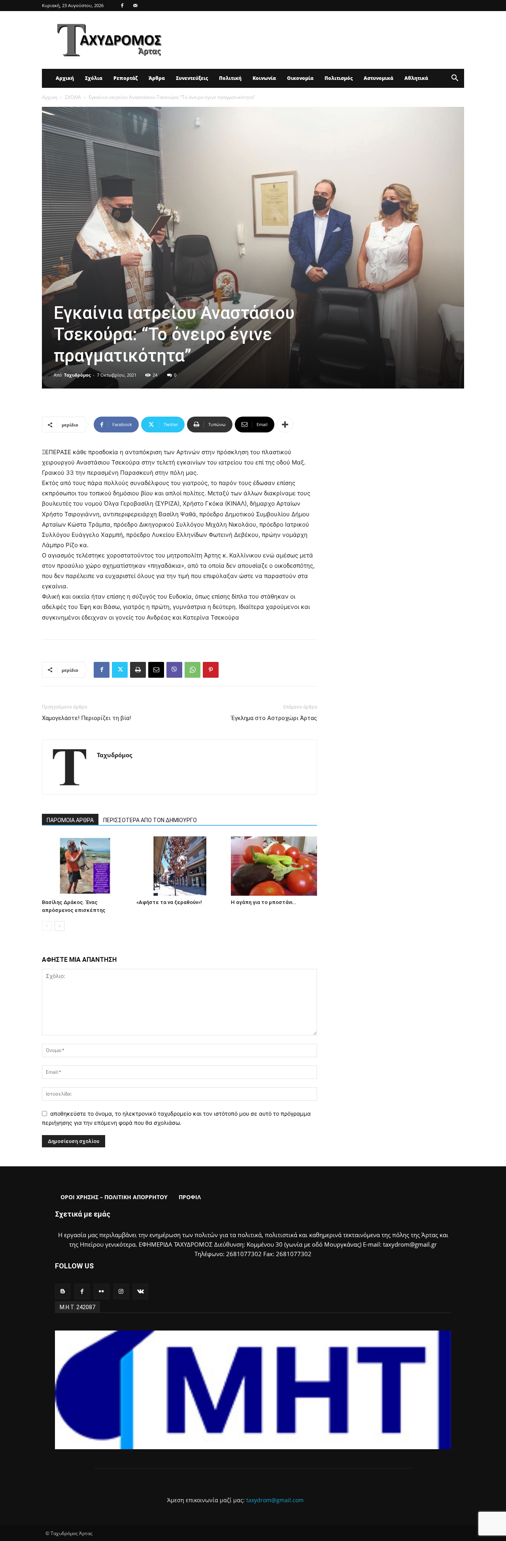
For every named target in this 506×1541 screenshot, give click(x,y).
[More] (285, 424)
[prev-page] (47, 926)
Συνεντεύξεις (192, 78)
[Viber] (174, 670)
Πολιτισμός (339, 78)
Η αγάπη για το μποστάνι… (263, 902)
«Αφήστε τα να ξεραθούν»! (169, 902)
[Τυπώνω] (138, 670)
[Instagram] (121, 1291)
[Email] (156, 670)
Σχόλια (93, 78)
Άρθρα (157, 78)
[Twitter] (120, 670)
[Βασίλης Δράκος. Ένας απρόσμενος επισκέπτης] (85, 866)
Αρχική (65, 78)
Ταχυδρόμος (77, 375)
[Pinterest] (211, 670)
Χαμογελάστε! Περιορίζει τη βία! (86, 718)
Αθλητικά (416, 78)
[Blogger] (62, 1291)
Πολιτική (230, 78)
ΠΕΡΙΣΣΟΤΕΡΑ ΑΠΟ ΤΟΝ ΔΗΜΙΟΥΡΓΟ (150, 820)
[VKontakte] (140, 1291)
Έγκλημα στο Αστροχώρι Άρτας (274, 718)
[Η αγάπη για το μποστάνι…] (274, 866)
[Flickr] (101, 1291)
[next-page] (59, 926)
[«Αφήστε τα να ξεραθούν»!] (179, 866)
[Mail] (135, 5)
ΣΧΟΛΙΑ (73, 97)
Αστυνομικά (378, 78)
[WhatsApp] (192, 670)
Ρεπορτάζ (125, 78)
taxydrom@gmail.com (275, 1500)
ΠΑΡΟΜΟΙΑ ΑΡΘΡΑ (70, 820)
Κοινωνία (264, 78)
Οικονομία (300, 78)
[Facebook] (122, 5)
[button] (454, 79)
